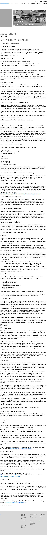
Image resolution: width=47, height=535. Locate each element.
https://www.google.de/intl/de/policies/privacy (21, 448)
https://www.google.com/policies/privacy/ (10, 476)
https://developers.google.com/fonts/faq (10, 474)
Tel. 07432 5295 (23, 525)
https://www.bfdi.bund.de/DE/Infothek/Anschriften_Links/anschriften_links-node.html (20, 193)
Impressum (41, 516)
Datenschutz (41, 517)
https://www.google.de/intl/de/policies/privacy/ (15, 502)
